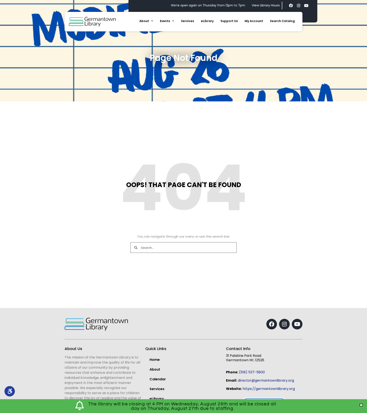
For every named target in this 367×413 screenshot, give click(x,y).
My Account (254, 21)
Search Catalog (282, 21)
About (144, 21)
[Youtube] (306, 5)
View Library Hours (266, 5)
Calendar (158, 379)
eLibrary (207, 21)
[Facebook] (291, 5)
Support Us (229, 21)
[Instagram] (298, 5)
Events (165, 21)
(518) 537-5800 (252, 372)
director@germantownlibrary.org (266, 380)
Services (187, 21)
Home (155, 359)
